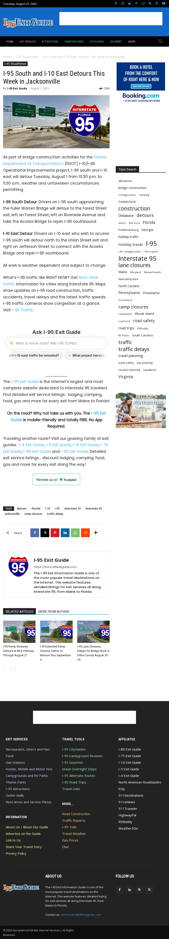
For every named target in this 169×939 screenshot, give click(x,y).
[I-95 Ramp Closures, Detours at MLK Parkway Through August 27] (19, 632)
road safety (144, 320)
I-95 (57, 508)
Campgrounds (127, 194)
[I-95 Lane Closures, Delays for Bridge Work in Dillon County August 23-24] (93, 632)
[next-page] (13, 668)
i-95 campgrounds (129, 251)
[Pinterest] (136, 3)
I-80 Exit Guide (37, 451)
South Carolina (142, 335)
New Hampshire (128, 279)
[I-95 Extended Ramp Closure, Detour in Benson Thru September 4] (56, 632)
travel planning (130, 355)
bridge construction (132, 188)
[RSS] (150, 3)
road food (124, 321)
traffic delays (55, 514)
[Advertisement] (110, 18)
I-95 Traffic (22, 310)
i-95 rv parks (151, 251)
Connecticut (127, 201)
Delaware (126, 215)
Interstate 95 (94, 508)
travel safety (126, 362)
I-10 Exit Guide (86, 445)
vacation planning (129, 370)
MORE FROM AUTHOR (54, 611)
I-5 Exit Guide (58, 445)
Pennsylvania (129, 292)
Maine (122, 272)
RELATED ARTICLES (19, 611)
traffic (125, 342)
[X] (156, 3)
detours (22, 508)
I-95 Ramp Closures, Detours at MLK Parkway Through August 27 (18, 651)
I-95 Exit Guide (17, 88)
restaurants (125, 313)
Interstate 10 (72, 508)
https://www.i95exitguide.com (55, 567)
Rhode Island (144, 313)
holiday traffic (128, 236)
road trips (126, 328)
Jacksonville (12, 514)
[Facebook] (116, 3)
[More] (95, 532)
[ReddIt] (85, 532)
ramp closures (33, 514)
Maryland (135, 272)
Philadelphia (151, 293)
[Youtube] (163, 3)
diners (122, 223)
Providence (125, 300)
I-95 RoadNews (27, 57)
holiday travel (130, 244)
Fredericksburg (128, 230)
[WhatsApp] (75, 532)
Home (7, 57)
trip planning (144, 362)
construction (134, 208)
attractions (125, 181)
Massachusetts (152, 272)
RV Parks (123, 335)
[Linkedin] (129, 3)
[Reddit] (143, 3)
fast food (134, 223)
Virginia (125, 376)
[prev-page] (6, 668)
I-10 (47, 508)
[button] (160, 41)
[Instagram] (122, 3)
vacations (149, 370)
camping (144, 194)
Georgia (147, 229)
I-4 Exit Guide (31, 445)
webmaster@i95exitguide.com (81, 915)
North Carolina (128, 286)
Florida (36, 508)
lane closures (134, 265)
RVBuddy (142, 328)
